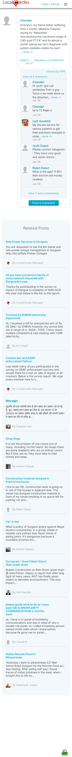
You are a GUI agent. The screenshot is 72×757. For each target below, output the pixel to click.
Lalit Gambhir (41, 121)
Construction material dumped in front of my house (27, 480)
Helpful (24, 60)
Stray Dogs (13, 438)
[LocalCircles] (16, 3)
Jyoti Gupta (40, 145)
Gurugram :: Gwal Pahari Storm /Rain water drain (26, 563)
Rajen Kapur (40, 168)
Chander (26, 20)
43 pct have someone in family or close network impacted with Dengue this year (27, 278)
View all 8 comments (35, 76)
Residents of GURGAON (49, 60)
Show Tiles (66, 4)
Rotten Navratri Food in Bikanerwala (21, 655)
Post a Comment (43, 203)
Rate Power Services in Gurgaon (27, 241)
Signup (55, 4)
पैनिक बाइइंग (12, 401)
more (27, 51)
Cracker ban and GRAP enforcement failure (20, 359)
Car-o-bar (12, 521)
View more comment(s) (44, 193)
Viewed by (55, 71)
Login (44, 4)
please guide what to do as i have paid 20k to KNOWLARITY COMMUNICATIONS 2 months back (27, 609)
